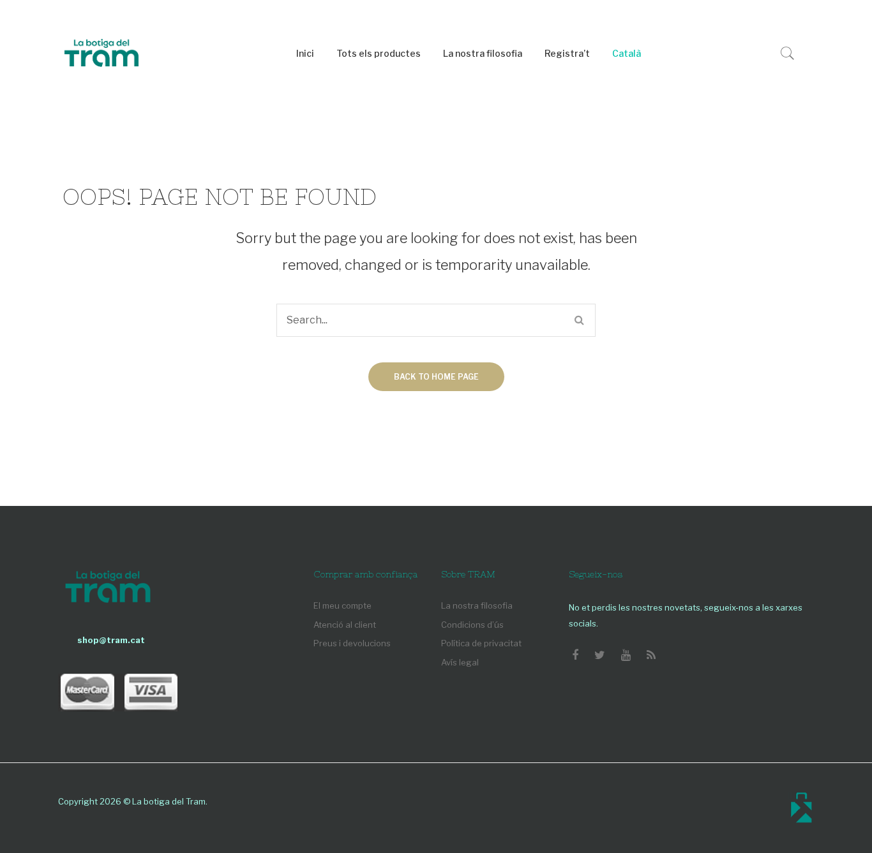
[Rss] (651, 655)
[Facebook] (575, 655)
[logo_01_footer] (108, 588)
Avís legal (460, 662)
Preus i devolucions (352, 643)
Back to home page (436, 377)
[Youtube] (626, 655)
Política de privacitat (481, 643)
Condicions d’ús (472, 624)
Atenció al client (344, 624)
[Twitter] (599, 655)
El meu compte (342, 605)
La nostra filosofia (477, 605)
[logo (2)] (101, 54)
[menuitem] (305, 54)
